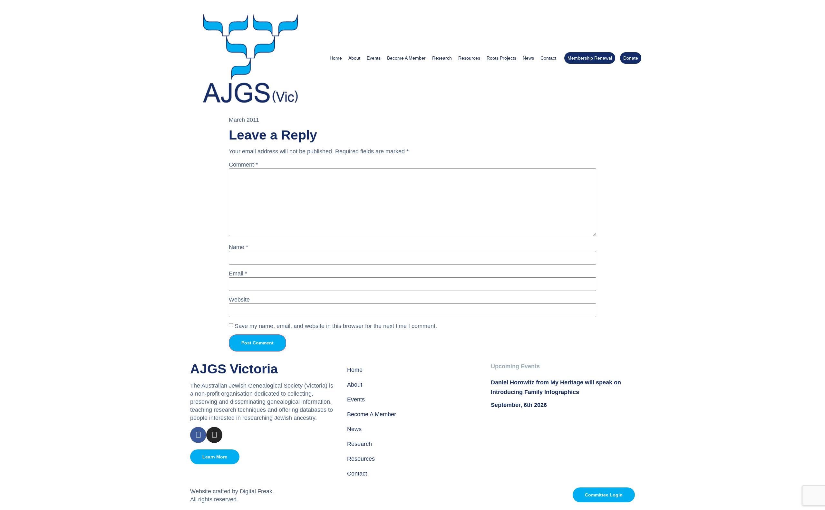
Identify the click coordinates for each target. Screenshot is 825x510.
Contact (548, 58)
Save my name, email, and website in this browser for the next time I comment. (336, 326)
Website (239, 300)
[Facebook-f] (198, 435)
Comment (243, 165)
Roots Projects (501, 58)
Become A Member (406, 58)
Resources (469, 58)
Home (336, 58)
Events (374, 58)
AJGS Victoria (234, 368)
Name (238, 247)
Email (238, 273)
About (354, 58)
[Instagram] (214, 435)
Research (442, 58)
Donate (630, 58)
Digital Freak (256, 491)
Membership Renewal (590, 58)
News (528, 58)
